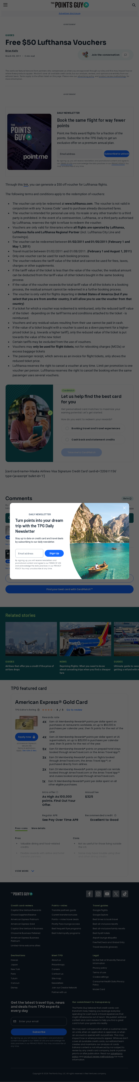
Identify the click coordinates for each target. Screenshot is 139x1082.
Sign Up (54, 553)
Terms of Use (55, 563)
